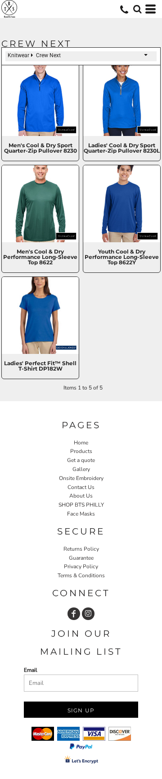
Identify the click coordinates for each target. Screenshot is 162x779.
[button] (137, 9)
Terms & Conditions (81, 575)
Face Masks (81, 513)
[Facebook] (74, 613)
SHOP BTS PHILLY (81, 504)
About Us (81, 495)
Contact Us (81, 487)
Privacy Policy (81, 566)
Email (30, 670)
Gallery (81, 469)
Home (81, 442)
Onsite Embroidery (81, 478)
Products (81, 451)
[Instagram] (88, 613)
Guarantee (81, 558)
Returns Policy (81, 549)
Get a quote (81, 460)
